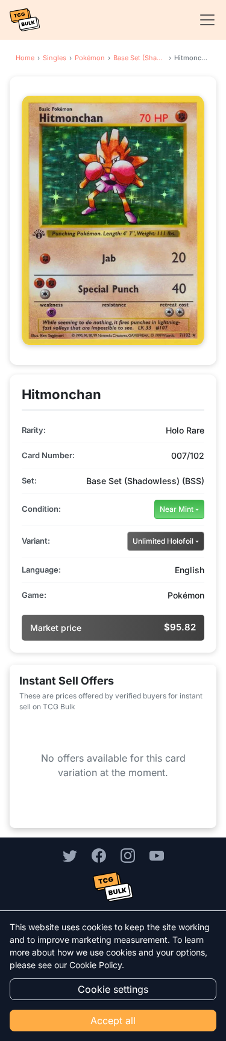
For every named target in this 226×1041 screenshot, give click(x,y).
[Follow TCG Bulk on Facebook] (99, 855)
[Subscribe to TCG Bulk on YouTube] (156, 855)
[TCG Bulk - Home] (25, 19)
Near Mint (176, 509)
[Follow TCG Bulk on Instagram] (128, 855)
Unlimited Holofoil (163, 540)
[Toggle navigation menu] (203, 19)
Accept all (113, 1021)
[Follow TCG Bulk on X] (70, 855)
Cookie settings (113, 989)
